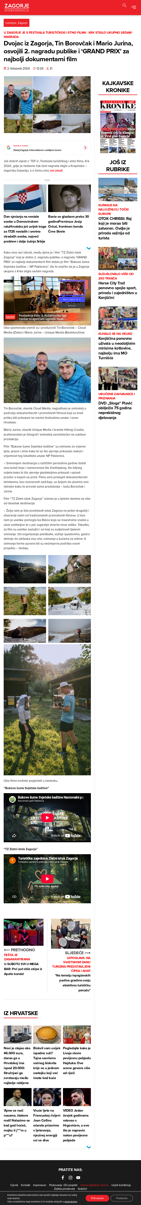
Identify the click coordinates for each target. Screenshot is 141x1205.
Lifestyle (11, 23)
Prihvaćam (97, 1198)
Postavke (121, 1198)
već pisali (56, 170)
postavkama (70, 1201)
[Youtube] (78, 1178)
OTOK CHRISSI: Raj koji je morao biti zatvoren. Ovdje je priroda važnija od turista (115, 222)
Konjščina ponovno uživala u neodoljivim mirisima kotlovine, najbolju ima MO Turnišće (116, 346)
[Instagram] (70, 1178)
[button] (124, 6)
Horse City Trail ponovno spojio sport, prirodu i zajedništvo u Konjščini (117, 286)
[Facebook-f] (63, 1178)
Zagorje (23, 23)
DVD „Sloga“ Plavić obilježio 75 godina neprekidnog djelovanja (116, 406)
